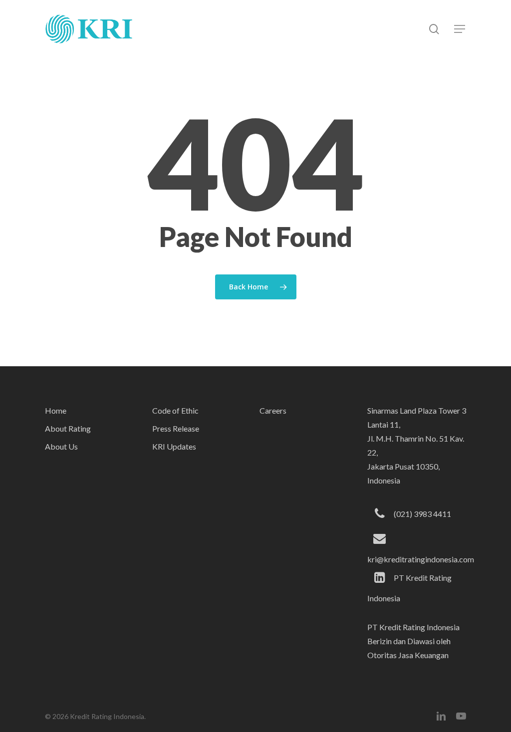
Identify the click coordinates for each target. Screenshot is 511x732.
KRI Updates (174, 446)
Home (55, 410)
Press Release (175, 428)
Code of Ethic (175, 410)
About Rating (68, 428)
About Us (61, 446)
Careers (272, 410)
